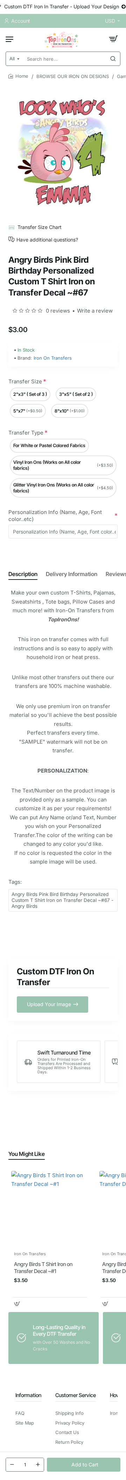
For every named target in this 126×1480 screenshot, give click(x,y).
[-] (12, 1464)
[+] (38, 1464)
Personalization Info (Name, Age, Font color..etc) (55, 515)
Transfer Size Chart (40, 227)
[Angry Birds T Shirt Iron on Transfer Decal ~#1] (49, 1209)
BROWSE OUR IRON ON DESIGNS (72, 76)
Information (28, 1395)
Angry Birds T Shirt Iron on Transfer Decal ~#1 (43, 1267)
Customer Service (75, 1395)
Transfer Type (25, 432)
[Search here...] (113, 59)
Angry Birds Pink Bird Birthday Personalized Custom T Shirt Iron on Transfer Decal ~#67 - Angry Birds (62, 900)
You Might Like (26, 1153)
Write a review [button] (95, 310)
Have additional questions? (47, 239)
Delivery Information (71, 573)
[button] (83, 1465)
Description (22, 573)
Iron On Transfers (53, 358)
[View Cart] (113, 39)
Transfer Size (25, 381)
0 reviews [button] (58, 310)
